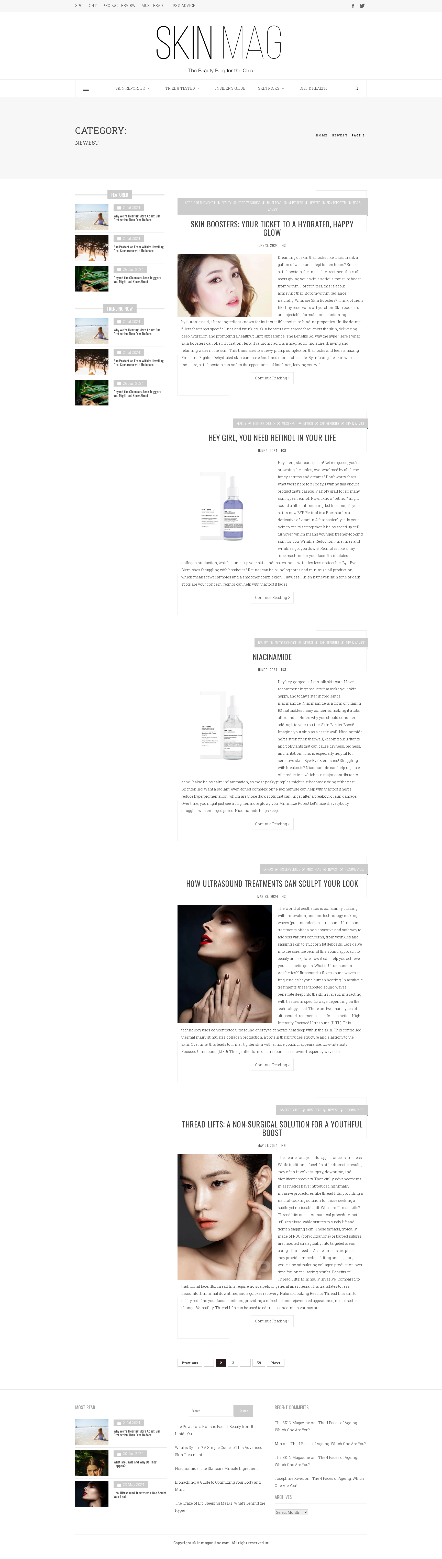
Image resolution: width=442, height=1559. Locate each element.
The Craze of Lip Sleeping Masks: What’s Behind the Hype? (220, 1507)
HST (284, 245)
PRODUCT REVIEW (119, 5)
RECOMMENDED (354, 869)
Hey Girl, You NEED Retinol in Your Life (272, 437)
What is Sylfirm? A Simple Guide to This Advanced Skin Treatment (218, 1451)
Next (275, 1362)
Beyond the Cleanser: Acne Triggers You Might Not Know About (137, 279)
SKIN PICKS (268, 88)
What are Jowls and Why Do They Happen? (135, 1463)
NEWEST (315, 202)
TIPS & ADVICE (182, 5)
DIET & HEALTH (313, 88)
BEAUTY (226, 202)
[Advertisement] (119, 454)
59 (259, 1362)
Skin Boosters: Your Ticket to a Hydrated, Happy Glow (272, 228)
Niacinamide (272, 656)
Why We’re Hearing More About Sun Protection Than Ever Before (137, 217)
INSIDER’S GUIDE (230, 88)
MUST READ (152, 5)
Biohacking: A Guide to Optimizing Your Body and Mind (218, 1486)
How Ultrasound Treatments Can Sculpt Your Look (272, 883)
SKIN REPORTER (130, 88)
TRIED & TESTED (180, 88)
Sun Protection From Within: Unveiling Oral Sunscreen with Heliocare (139, 248)
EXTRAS (268, 869)
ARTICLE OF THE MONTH (200, 202)
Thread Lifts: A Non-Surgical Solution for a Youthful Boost (272, 1128)
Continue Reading (271, 378)
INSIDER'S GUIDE (290, 869)
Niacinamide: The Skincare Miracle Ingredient (216, 1468)
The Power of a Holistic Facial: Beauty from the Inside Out (216, 1430)
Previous (190, 1362)
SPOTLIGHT (86, 5)
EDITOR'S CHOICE (249, 202)
